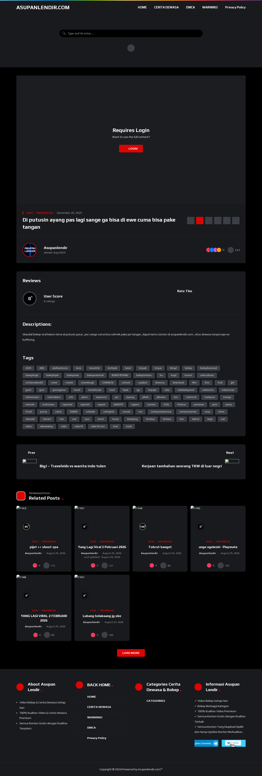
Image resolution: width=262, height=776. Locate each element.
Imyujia (152, 390)
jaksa (84, 397)
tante (101, 419)
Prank (29, 411)
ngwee (135, 404)
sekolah (90, 411)
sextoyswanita (187, 411)
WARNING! (210, 7)
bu (161, 375)
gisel (28, 390)
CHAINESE (108, 382)
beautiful (94, 368)
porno (229, 404)
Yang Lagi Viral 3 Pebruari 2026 (102, 547)
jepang (130, 397)
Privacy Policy (235, 7)
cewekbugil (87, 382)
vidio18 (79, 426)
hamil (77, 390)
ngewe (102, 404)
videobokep (46, 426)
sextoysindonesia (161, 411)
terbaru (167, 419)
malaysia (209, 397)
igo (138, 390)
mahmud (191, 397)
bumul (188, 375)
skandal (30, 419)
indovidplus (54, 397)
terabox (150, 419)
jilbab (145, 397)
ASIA (29, 212)
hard (112, 390)
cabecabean (207, 375)
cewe (54, 382)
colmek (126, 382)
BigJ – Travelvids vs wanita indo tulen (73, 466)
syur (87, 419)
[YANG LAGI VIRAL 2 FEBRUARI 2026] (43, 590)
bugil (173, 375)
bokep (188, 368)
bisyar (158, 368)
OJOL (166, 404)
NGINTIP (118, 404)
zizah (129, 426)
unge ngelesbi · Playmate (218, 547)
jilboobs (161, 397)
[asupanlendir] (30, 250)
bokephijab (52, 375)
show (221, 411)
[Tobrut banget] (160, 521)
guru (41, 390)
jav (116, 397)
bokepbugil (32, 375)
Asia (78, 368)
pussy (43, 411)
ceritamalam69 (34, 382)
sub (74, 419)
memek (30, 404)
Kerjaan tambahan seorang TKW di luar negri (182, 466)
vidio (64, 426)
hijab (125, 390)
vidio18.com (98, 426)
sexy (207, 411)
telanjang (132, 419)
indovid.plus (32, 397)
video (29, 426)
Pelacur (181, 404)
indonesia (208, 390)
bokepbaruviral (208, 368)
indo (167, 390)
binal (128, 368)
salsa (58, 411)
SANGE (74, 411)
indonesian (228, 390)
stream (47, 419)
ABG (42, 368)
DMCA (190, 7)
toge (210, 419)
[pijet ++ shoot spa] (43, 521)
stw (61, 419)
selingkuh (108, 411)
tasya (115, 419)
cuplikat (142, 382)
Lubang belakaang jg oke (102, 616)
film (194, 382)
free (207, 382)
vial (223, 419)
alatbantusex (60, 368)
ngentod (67, 404)
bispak (143, 368)
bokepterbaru (144, 375)
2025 (28, 368)
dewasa (160, 382)
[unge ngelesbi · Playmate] (218, 521)
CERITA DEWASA (166, 7)
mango (227, 397)
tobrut (195, 419)
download (178, 382)
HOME (142, 7)
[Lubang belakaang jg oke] (102, 590)
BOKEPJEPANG (120, 375)
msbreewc (48, 404)
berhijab (112, 368)
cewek (69, 382)
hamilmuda (94, 390)
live (176, 397)
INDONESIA (45, 212)
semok (126, 411)
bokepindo (73, 375)
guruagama (59, 390)
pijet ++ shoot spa (44, 547)
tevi (182, 419)
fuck (220, 382)
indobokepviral (186, 390)
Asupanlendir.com (43, 7)
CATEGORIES (156, 700)
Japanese (101, 397)
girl (232, 382)
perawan (199, 404)
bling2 (173, 368)
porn (214, 404)
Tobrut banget (160, 547)
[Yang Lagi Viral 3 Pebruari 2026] (102, 521)
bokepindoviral (95, 375)
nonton (151, 404)
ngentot (85, 404)
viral (115, 426)
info (71, 397)
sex (140, 411)
